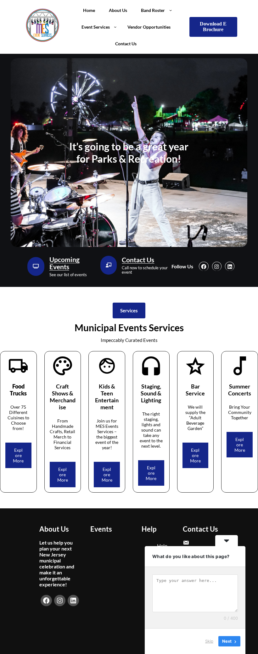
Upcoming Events (64, 263)
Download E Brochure (213, 26)
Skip (209, 641)
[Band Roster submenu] (170, 10)
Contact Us (138, 260)
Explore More (18, 455)
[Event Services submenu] (115, 26)
